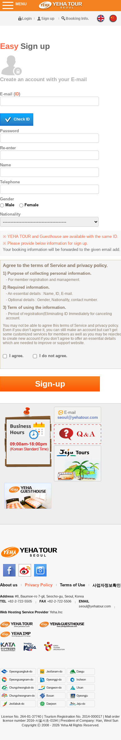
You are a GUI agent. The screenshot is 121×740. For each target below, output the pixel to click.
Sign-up (50, 383)
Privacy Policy (38, 585)
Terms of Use (72, 585)
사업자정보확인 (106, 585)
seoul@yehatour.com (77, 417)
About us (8, 585)
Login (27, 18)
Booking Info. (77, 18)
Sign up (47, 18)
